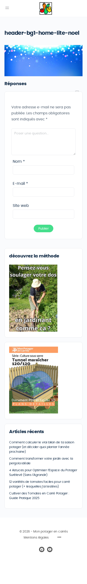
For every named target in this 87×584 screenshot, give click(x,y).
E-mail (20, 183)
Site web (21, 206)
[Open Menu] (7, 8)
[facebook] (41, 549)
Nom (19, 161)
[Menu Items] (59, 538)
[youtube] (49, 549)
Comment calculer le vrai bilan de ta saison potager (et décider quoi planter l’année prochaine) (41, 447)
